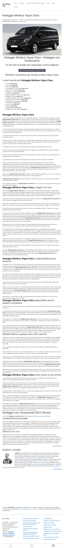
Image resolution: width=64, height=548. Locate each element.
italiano (25, 462)
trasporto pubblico (39, 416)
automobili (25, 459)
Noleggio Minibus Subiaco (29, 520)
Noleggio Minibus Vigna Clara (28, 509)
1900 (35, 457)
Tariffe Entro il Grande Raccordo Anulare (35, 3)
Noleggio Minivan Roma (49, 539)
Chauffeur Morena (27, 526)
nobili (30, 454)
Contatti (53, 3)
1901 (43, 464)
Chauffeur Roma (48, 527)
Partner (16, 6)
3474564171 (11, 531)
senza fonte (39, 460)
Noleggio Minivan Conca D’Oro (30, 518)
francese (29, 453)
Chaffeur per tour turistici (50, 525)
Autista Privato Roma (49, 522)
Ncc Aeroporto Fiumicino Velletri (31, 536)
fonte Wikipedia (57, 446)
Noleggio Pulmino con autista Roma (52, 531)
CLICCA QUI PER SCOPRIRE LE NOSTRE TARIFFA (32, 70)
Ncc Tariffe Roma (48, 518)
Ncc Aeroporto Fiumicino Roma (51, 537)
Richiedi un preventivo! (8, 535)
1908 (23, 467)
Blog (48, 3)
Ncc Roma (22, 3)
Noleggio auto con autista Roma (52, 529)
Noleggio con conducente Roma (52, 520)
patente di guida (36, 464)
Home (16, 3)
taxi (14, 429)
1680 (33, 456)
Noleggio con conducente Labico (31, 538)
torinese (47, 462)
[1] (52, 452)
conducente (42, 453)
